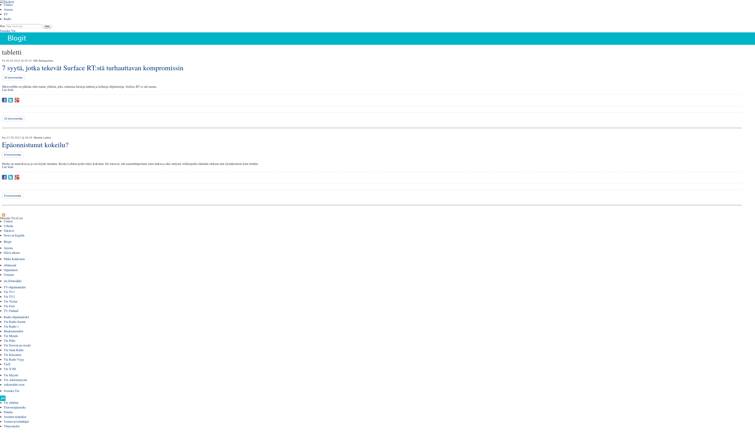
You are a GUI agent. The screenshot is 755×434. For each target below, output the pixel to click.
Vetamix (9, 274)
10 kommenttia (13, 77)
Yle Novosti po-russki (17, 345)
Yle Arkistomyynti (15, 380)
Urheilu (8, 226)
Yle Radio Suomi (14, 322)
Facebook (4, 100)
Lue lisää (7, 90)
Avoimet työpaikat (15, 417)
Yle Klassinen (12, 355)
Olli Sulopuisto (43, 60)
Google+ (17, 100)
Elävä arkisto (12, 252)
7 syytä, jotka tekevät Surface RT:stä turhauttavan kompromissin (92, 67)
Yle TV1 (9, 292)
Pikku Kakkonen (14, 259)
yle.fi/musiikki (12, 281)
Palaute (8, 412)
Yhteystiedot (11, 426)
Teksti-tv (9, 230)
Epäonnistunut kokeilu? (35, 144)
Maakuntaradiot (13, 331)
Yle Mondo (11, 336)
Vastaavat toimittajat (16, 421)
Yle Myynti (11, 375)
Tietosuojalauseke (15, 407)
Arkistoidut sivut (14, 384)
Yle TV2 (9, 296)
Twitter (10, 100)
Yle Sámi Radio (14, 350)
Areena (8, 9)
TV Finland (11, 311)
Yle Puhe (9, 340)
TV (6, 14)
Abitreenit (10, 265)
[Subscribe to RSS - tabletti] (3, 215)
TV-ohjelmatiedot (15, 287)
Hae (2, 26)
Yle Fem (9, 306)
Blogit (7, 241)
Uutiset (8, 5)
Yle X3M (10, 369)
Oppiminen (11, 270)
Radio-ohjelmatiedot (16, 317)
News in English (14, 235)
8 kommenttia (12, 154)
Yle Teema (10, 301)
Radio (7, 19)
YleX (7, 364)
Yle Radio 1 (11, 326)
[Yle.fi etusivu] (3, 399)
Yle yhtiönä (11, 402)
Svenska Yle (8, 31)
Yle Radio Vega (14, 359)
